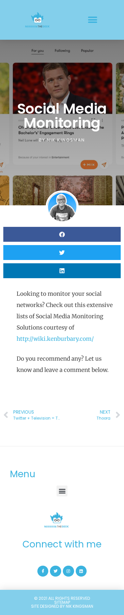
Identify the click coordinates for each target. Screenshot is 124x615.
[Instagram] (68, 571)
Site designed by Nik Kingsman (62, 606)
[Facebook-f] (43, 571)
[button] (92, 20)
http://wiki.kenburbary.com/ (55, 338)
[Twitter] (55, 571)
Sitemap (62, 602)
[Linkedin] (81, 571)
